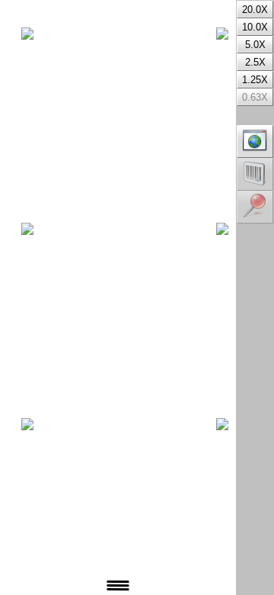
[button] (255, 141)
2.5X (255, 62)
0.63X (255, 97)
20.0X (255, 9)
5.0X (255, 44)
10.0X (255, 27)
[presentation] (3, 2)
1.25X (255, 79)
